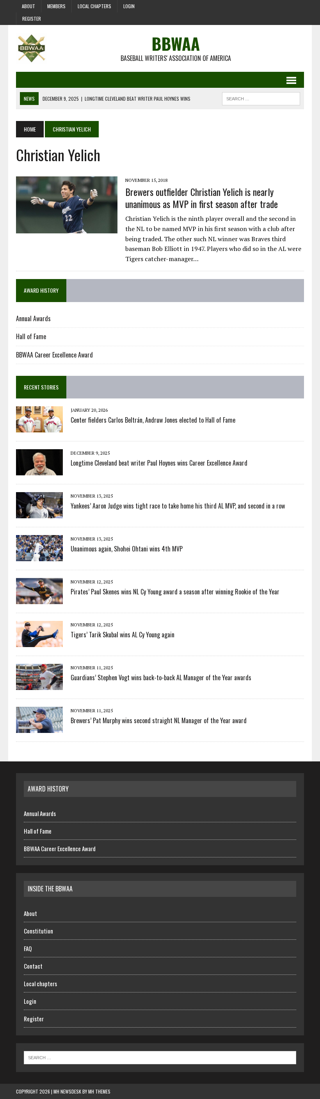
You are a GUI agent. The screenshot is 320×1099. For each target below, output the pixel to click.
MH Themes (99, 1091)
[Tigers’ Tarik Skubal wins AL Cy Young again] (39, 642)
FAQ (28, 948)
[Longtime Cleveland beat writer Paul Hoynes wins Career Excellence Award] (39, 470)
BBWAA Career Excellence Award (54, 354)
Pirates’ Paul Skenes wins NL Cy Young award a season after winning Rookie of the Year (175, 591)
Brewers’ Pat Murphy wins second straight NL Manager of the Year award (159, 720)
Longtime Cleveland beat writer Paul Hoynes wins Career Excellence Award (159, 463)
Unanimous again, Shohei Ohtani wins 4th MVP (127, 548)
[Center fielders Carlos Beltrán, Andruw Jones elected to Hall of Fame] (39, 427)
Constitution (38, 931)
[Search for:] (160, 1057)
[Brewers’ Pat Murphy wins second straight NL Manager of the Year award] (39, 728)
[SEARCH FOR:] (261, 97)
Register (31, 18)
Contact (33, 966)
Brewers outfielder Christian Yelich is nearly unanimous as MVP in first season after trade (201, 198)
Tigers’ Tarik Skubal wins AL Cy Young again (122, 634)
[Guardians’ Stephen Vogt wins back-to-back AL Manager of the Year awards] (39, 685)
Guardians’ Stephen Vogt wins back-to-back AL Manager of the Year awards (161, 677)
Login (129, 6)
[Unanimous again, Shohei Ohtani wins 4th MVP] (39, 556)
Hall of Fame (31, 336)
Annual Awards (33, 318)
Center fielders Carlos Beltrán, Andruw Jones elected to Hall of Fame (153, 420)
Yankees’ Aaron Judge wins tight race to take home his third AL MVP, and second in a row (178, 505)
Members (56, 6)
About (28, 6)
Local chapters (94, 6)
